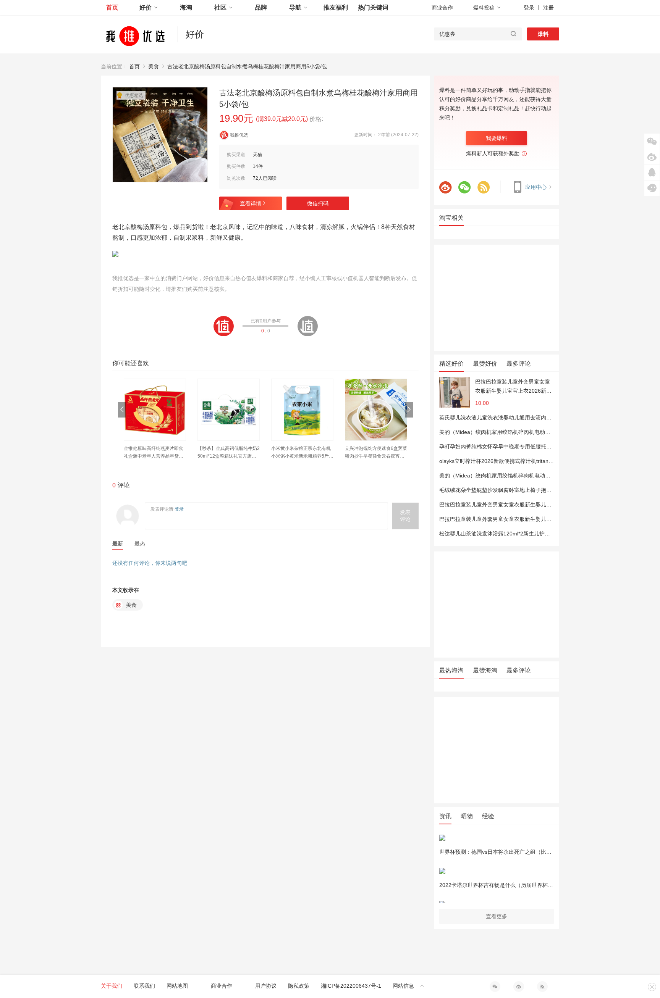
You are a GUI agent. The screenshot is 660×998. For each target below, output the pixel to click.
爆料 (543, 34)
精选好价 (451, 363)
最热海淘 (451, 670)
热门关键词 (373, 7)
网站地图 (177, 986)
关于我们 (111, 986)
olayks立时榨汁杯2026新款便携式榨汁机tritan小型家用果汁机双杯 (518, 461)
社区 (220, 7)
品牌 (261, 7)
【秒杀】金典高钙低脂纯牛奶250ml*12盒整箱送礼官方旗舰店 (228, 453)
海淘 (186, 7)
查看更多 (496, 916)
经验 (488, 816)
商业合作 (442, 8)
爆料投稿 (484, 8)
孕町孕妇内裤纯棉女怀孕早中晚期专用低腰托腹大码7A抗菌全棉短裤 (520, 446)
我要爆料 (496, 138)
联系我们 (144, 986)
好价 (145, 7)
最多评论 (518, 363)
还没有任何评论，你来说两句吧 (149, 563)
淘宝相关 (451, 217)
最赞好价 (485, 363)
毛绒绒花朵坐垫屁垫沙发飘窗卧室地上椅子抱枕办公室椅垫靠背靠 (516, 490)
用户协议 (266, 986)
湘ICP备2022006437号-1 (351, 986)
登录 (529, 8)
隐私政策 (298, 986)
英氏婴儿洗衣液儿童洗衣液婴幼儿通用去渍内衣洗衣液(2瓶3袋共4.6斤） (524, 417)
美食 (153, 66)
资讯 (445, 816)
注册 (548, 8)
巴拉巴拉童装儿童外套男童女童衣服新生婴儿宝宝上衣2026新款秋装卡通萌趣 (513, 387)
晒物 (467, 816)
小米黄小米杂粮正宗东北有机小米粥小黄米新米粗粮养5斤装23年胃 (302, 453)
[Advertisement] (496, 297)
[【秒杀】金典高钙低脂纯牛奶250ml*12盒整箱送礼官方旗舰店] (228, 410)
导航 (295, 7)
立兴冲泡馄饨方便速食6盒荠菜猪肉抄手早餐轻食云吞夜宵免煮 (376, 453)
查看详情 (250, 203)
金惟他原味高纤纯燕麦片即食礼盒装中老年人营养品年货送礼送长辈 (153, 453)
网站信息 (403, 986)
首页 (112, 7)
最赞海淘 (485, 670)
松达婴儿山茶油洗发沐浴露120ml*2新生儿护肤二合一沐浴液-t (512, 533)
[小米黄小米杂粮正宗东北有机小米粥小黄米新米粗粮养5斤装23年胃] (302, 410)
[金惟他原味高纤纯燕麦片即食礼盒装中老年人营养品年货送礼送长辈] (155, 410)
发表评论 (405, 515)
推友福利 (336, 7)
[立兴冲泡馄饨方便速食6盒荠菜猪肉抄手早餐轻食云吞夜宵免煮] (376, 410)
